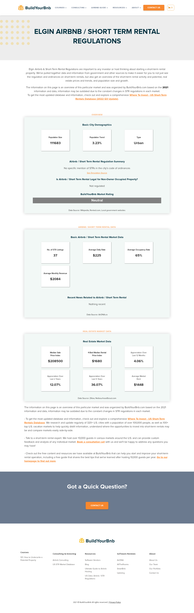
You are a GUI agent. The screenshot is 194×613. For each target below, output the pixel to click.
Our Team (153, 564)
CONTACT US (97, 505)
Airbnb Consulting (60, 560)
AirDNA (120, 560)
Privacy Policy (115, 602)
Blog (87, 564)
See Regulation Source (97, 173)
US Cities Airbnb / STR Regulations (95, 577)
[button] (60, 7)
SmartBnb (121, 568)
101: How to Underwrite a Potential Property (31, 558)
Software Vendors (93, 560)
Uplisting (121, 573)
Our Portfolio (154, 568)
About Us (153, 560)
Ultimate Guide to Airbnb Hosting (96, 570)
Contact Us (154, 573)
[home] (34, 8)
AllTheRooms (123, 564)
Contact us (154, 7)
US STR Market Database (64, 564)
